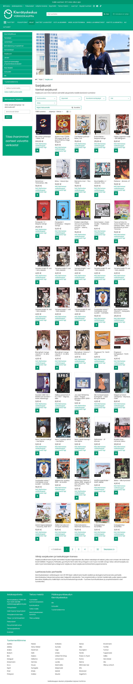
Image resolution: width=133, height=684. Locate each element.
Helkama (34, 659)
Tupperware (107, 653)
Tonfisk (105, 647)
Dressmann (11, 662)
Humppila (34, 668)
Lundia (57, 662)
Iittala (33, 671)
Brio (8, 656)
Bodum (9, 653)
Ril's (80, 668)
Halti (32, 653)
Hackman (34, 650)
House (33, 665)
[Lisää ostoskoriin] (37, 150)
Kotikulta (58, 644)
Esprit (9, 668)
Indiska (33, 674)
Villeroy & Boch (108, 665)
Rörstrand (82, 671)
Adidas (9, 647)
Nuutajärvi (83, 650)
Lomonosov (59, 659)
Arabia (9, 650)
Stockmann (107, 644)
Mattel (57, 671)
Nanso (81, 644)
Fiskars (33, 644)
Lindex (57, 653)
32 (98, 549)
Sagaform (83, 674)
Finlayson (10, 674)
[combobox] (78, 14)
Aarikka (9, 644)
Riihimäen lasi (84, 665)
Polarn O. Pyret (84, 656)
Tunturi (105, 650)
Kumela (58, 647)
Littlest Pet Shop (61, 656)
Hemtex (34, 662)
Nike (80, 647)
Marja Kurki (59, 668)
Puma (81, 659)
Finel (8, 671)
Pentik (81, 653)
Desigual (10, 659)
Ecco (9, 665)
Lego (57, 650)
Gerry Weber (35, 647)
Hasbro (33, 656)
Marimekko (59, 665)
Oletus (58, 112)
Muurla (57, 674)
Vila (104, 662)
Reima (81, 662)
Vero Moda (107, 659)
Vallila (105, 656)
